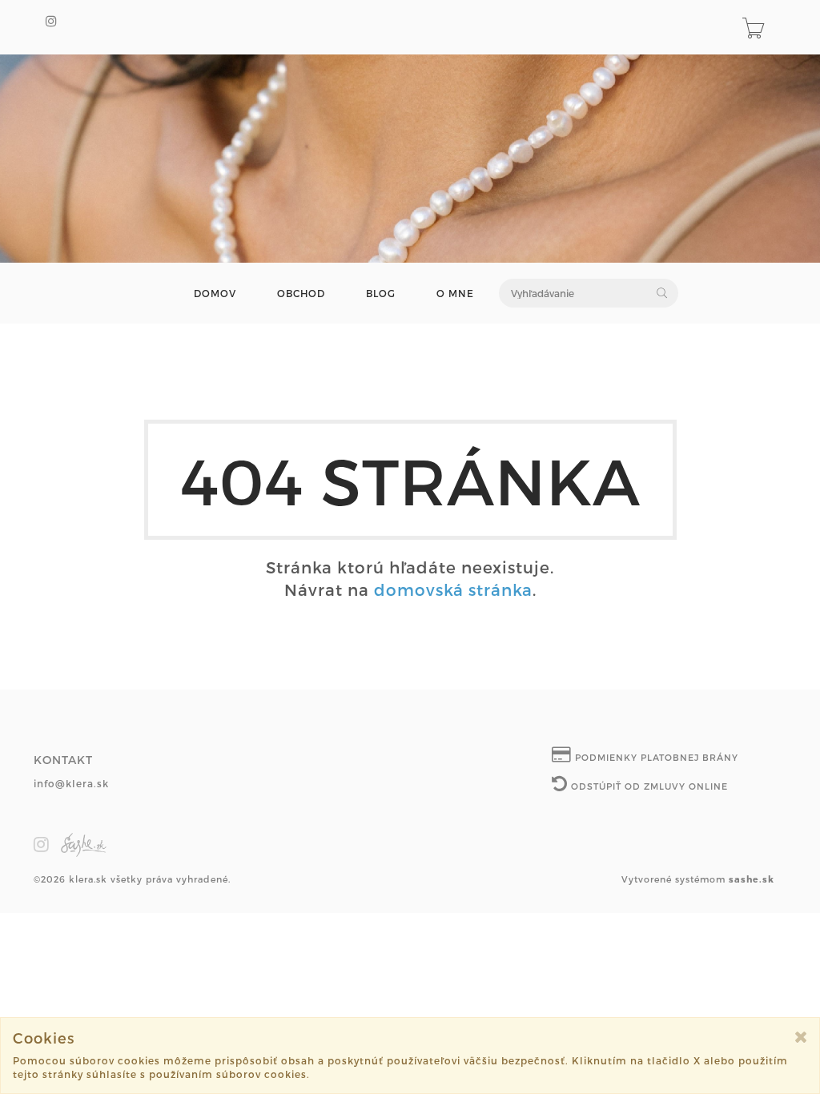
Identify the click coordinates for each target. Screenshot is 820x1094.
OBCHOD (301, 293)
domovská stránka (453, 589)
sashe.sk (751, 879)
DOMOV (215, 293)
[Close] (801, 1036)
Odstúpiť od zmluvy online (648, 786)
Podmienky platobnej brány (655, 757)
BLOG (381, 293)
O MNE (455, 293)
